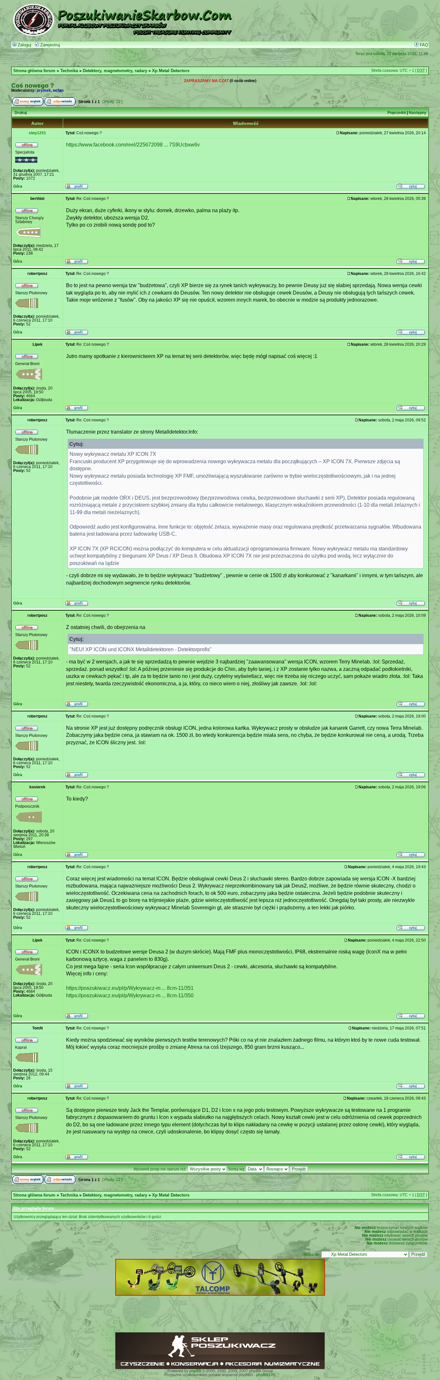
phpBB (195, 1371)
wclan (58, 90)
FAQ (423, 45)
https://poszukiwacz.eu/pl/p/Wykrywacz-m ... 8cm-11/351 (130, 988)
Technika (69, 71)
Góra (17, 186)
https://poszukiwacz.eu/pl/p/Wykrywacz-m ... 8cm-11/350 (130, 995)
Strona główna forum (34, 71)
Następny (417, 113)
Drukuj (20, 113)
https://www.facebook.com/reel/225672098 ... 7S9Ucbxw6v (133, 144)
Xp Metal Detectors (170, 71)
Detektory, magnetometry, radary (115, 71)
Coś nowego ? (32, 85)
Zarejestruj (49, 45)
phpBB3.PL (266, 1375)
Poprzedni (396, 113)
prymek (44, 90)
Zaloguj (23, 45)
